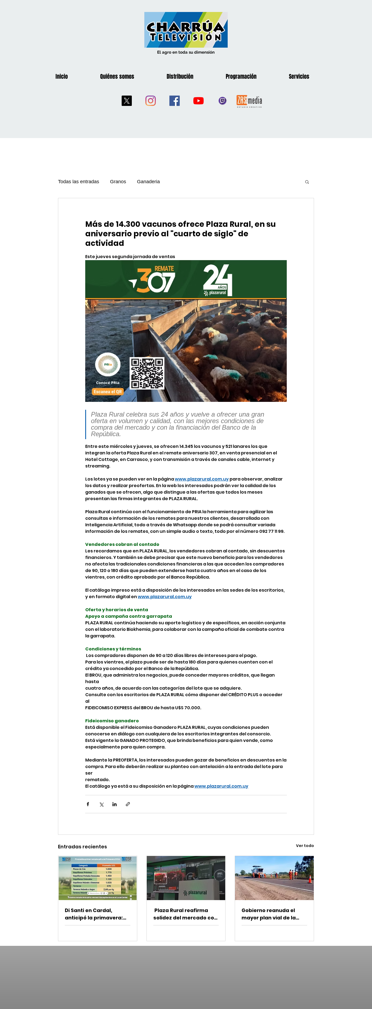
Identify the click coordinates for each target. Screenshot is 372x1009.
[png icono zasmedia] (249, 101)
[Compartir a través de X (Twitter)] (101, 804)
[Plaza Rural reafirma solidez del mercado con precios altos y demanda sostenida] (186, 878)
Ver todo (305, 845)
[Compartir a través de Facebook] (87, 804)
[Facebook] (174, 101)
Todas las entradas (78, 181)
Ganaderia (148, 181)
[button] (307, 181)
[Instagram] (150, 101)
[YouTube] (198, 101)
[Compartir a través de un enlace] (127, 804)
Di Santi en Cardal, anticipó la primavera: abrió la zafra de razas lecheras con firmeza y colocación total (94, 914)
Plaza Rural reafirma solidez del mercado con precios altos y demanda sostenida (186, 914)
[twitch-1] (222, 101)
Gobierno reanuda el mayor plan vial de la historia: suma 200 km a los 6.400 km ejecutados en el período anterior (273, 914)
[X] (126, 101)
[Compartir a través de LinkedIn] (114, 804)
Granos (118, 181)
